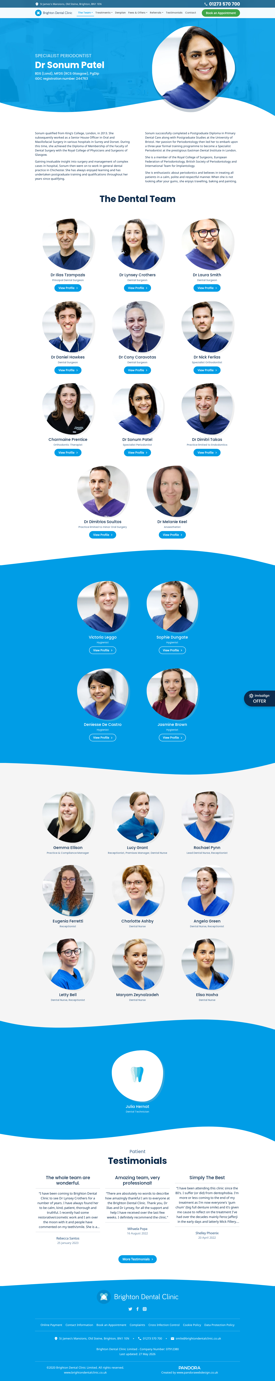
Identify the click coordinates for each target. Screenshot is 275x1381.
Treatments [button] (103, 12)
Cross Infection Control (164, 1325)
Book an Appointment (111, 1325)
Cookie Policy (192, 1325)
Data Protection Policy (219, 1325)
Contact (190, 12)
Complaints (137, 1325)
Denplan (120, 12)
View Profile (66, 288)
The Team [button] (84, 12)
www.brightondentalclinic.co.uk (85, 1372)
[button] (221, 13)
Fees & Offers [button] (136, 12)
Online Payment (51, 1325)
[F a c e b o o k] (137, 1308)
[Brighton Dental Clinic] (53, 13)
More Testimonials (136, 1259)
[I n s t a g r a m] (144, 1308)
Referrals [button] (155, 12)
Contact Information (79, 1325)
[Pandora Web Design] (190, 1367)
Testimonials (174, 12)
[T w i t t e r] (130, 1308)
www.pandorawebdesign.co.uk (197, 1372)
